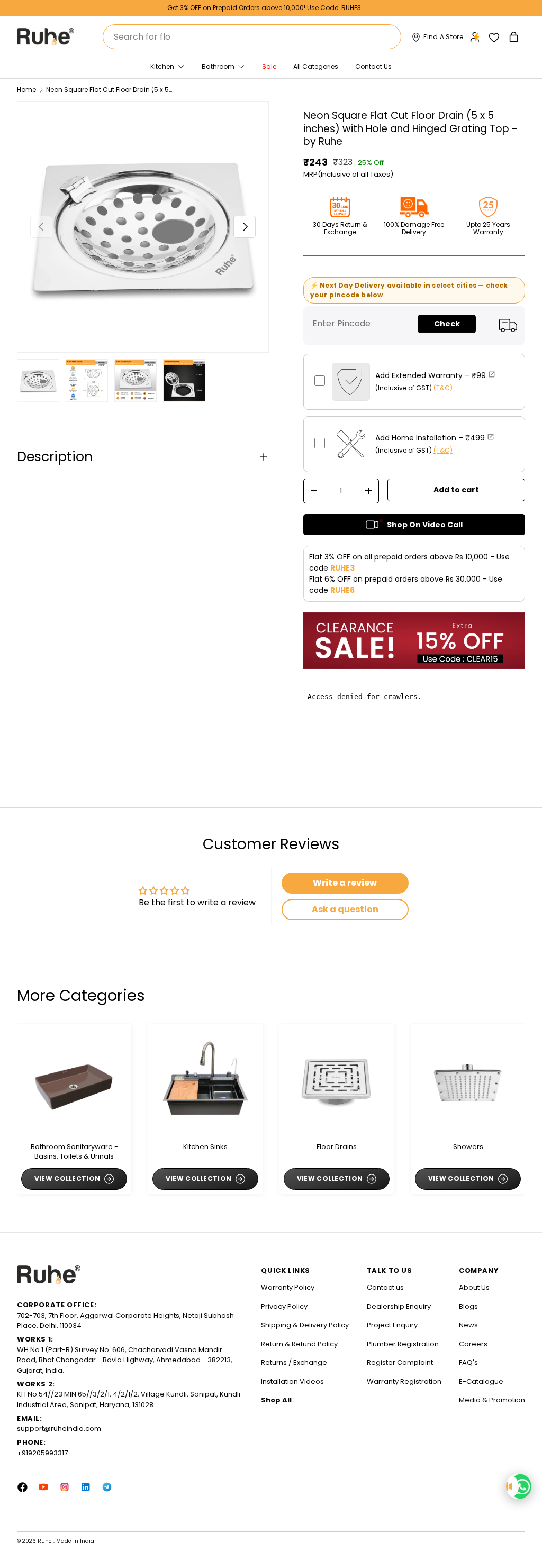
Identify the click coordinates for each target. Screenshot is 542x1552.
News (468, 1325)
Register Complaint (400, 1362)
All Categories (315, 66)
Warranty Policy (287, 1287)
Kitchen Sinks (205, 1147)
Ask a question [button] (345, 909)
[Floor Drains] (336, 1080)
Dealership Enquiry (399, 1306)
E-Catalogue (481, 1381)
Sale (269, 66)
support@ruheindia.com (59, 1429)
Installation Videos (292, 1381)
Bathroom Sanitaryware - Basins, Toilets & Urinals (74, 1151)
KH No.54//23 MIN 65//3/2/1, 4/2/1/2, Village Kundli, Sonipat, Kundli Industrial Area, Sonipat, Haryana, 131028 (128, 1399)
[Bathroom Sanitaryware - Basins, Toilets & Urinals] (74, 1080)
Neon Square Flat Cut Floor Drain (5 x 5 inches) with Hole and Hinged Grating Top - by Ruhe (109, 90)
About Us (474, 1287)
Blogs (468, 1306)
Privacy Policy (284, 1306)
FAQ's (468, 1362)
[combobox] (252, 36)
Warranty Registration (404, 1381)
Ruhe (45, 1541)
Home (26, 90)
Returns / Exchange (294, 1362)
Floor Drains (337, 1147)
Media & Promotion (492, 1400)
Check (447, 323)
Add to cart (456, 489)
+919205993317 (42, 1453)
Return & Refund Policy (299, 1344)
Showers (468, 1147)
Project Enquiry (392, 1325)
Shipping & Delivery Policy (305, 1325)
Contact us (385, 1287)
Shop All (276, 1400)
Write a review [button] (345, 883)
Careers (473, 1344)
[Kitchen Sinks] (205, 1080)
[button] (514, 36)
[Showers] (467, 1080)
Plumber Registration (403, 1344)
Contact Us (373, 66)
